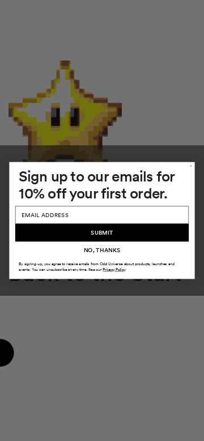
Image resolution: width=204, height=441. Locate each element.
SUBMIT (102, 232)
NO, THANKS (102, 250)
